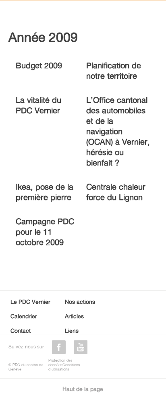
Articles (74, 316)
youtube (80, 347)
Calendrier (23, 316)
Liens (72, 330)
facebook (59, 347)
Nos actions (80, 301)
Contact (20, 330)
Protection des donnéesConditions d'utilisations (64, 364)
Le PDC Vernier (30, 301)
